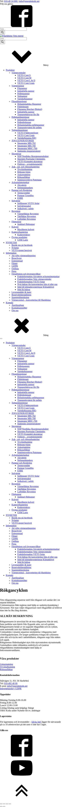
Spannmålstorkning (20, 297)
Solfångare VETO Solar (28, 203)
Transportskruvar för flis (28, 114)
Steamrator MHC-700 (27, 148)
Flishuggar (16, 221)
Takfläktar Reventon (26, 216)
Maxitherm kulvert (25, 229)
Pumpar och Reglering (22, 190)
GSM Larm (22, 240)
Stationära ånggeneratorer (29, 151)
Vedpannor (22, 96)
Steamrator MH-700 (26, 146)
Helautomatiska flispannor (29, 104)
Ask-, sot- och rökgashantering (26, 166)
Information (11, 253)
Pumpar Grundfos (25, 195)
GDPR (15, 266)
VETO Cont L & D (26, 80)
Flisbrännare (23, 106)
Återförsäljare (18, 305)
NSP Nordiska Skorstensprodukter (33, 156)
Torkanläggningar (20, 130)
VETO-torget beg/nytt (22, 250)
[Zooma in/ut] (1, 803)
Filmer (14, 263)
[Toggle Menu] (1, 338)
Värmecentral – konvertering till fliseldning (31, 300)
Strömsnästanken (25, 187)
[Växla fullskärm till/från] (4, 803)
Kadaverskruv (23, 234)
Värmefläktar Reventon (28, 214)
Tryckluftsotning (24, 169)
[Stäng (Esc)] (10, 803)
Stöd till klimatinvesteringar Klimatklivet (35, 287)
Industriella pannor (25, 91)
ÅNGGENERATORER (23, 140)
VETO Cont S (24, 75)
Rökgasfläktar (23, 177)
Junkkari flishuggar (26, 224)
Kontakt (9, 302)
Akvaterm (21, 185)
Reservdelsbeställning (21, 295)
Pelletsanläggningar (20, 117)
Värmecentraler (19, 72)
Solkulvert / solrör (25, 208)
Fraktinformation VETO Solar (31, 281)
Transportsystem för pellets (29, 127)
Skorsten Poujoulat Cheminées (31, 159)
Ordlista (15, 268)
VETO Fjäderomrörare (27, 133)
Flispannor (22, 88)
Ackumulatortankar (20, 182)
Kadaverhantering (20, 232)
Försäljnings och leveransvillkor (26, 274)
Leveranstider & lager (21, 292)
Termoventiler (23, 193)
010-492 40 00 (10, 683)
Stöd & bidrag (23, 289)
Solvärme (16, 200)
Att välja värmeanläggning (24, 255)
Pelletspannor (23, 93)
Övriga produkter (19, 237)
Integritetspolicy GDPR (10, 688)
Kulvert (15, 227)
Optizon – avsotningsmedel (29, 164)
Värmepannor (18, 85)
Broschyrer (17, 258)
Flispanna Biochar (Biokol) (29, 109)
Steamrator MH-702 (26, 143)
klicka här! (37, 722)
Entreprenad (17, 261)
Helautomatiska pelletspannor (30, 125)
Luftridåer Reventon (26, 219)
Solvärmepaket (24, 206)
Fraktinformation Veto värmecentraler (34, 279)
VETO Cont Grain (25, 83)
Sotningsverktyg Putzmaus (29, 180)
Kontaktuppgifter (19, 308)
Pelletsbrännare (24, 122)
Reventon (16, 211)
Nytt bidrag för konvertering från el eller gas (37, 284)
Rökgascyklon (23, 172)
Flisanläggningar (19, 101)
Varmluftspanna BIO (26, 138)
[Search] (2, 33)
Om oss (15, 310)
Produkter (10, 70)
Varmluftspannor (24, 99)
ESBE (20, 198)
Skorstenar (16, 153)
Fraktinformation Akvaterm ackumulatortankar (38, 276)
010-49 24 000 (11, 1)
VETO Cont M (24, 78)
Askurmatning (23, 174)
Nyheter (15, 247)
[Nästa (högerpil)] (4, 806)
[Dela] (7, 803)
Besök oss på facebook (22, 245)
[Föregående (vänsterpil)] (1, 806)
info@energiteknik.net (29, 1)
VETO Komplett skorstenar (30, 161)
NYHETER (11, 242)
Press (14, 271)
